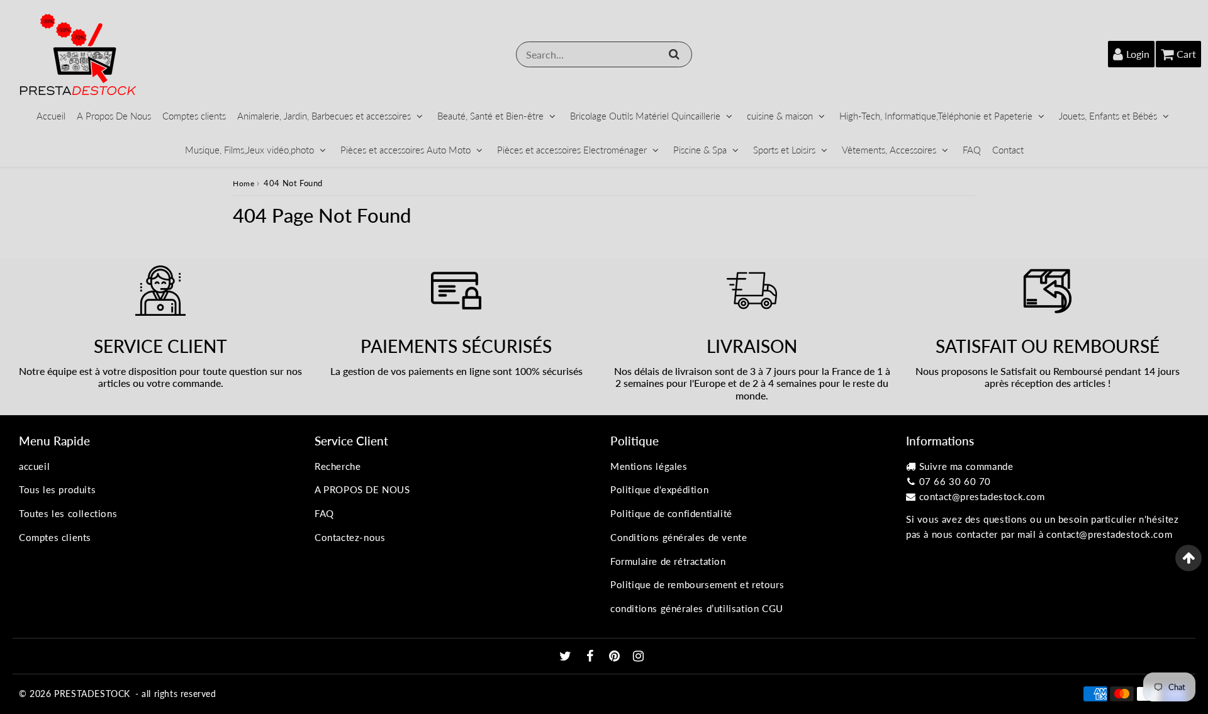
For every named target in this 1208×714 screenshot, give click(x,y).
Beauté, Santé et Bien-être (490, 115)
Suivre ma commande (966, 466)
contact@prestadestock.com (982, 496)
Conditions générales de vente (678, 537)
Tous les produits (57, 489)
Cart (1186, 54)
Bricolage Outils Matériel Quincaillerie (645, 115)
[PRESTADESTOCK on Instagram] (638, 656)
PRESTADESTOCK (92, 693)
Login (1137, 54)
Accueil (50, 115)
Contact (1008, 149)
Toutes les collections (68, 513)
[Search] (674, 54)
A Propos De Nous (114, 115)
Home (243, 183)
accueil (34, 466)
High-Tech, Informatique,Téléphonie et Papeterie (935, 115)
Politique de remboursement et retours (697, 584)
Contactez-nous (350, 537)
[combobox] (604, 54)
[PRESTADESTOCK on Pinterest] (616, 656)
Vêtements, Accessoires (889, 149)
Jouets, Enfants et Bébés (1108, 115)
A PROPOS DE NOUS (362, 489)
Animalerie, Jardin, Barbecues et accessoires (324, 115)
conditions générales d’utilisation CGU (696, 608)
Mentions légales (649, 466)
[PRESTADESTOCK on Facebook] (591, 656)
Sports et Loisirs (784, 149)
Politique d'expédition (659, 489)
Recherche (338, 466)
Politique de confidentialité (671, 513)
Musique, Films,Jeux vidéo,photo (249, 149)
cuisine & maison (780, 115)
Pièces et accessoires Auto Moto (405, 149)
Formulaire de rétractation (668, 561)
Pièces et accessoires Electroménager (572, 149)
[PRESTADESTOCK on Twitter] (567, 656)
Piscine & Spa (700, 149)
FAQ (972, 149)
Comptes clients (194, 115)
